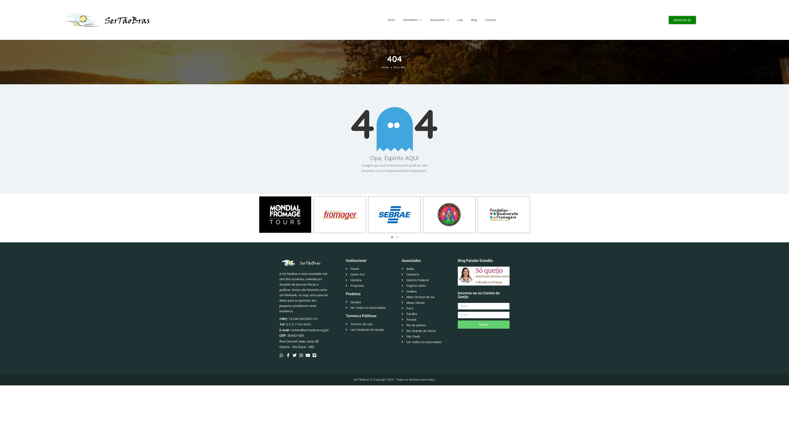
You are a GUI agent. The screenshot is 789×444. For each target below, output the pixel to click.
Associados (437, 20)
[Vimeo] (314, 355)
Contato (490, 20)
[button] (392, 237)
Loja (460, 20)
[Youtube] (308, 355)
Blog (474, 20)
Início (391, 20)
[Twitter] (295, 355)
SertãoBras (410, 20)
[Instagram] (301, 355)
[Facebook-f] (288, 355)
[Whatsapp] (281, 355)
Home (385, 67)
